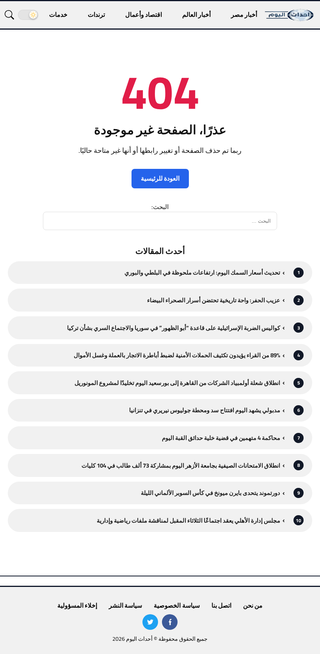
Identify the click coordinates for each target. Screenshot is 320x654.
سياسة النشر (125, 605)
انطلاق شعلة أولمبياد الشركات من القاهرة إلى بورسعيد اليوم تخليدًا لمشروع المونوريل (177, 382)
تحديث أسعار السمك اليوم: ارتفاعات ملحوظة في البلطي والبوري (202, 272)
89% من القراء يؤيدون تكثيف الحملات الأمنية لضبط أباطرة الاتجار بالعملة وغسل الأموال (177, 355)
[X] (150, 622)
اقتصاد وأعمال (143, 14)
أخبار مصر (244, 14)
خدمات (58, 14)
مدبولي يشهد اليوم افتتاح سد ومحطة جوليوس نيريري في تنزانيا (204, 410)
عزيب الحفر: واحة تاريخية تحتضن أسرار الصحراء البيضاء (213, 300)
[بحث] (9, 14)
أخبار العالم (196, 14)
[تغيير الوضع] (28, 15)
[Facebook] (170, 622)
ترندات (96, 14)
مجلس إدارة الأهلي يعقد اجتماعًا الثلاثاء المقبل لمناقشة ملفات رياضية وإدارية (188, 520)
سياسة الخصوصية (176, 605)
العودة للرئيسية (160, 178)
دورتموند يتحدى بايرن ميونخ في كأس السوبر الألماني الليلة (210, 492)
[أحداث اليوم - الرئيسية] (289, 14)
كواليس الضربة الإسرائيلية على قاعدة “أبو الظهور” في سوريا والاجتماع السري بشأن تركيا (173, 327)
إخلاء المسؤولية (77, 605)
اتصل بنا (221, 605)
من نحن (253, 605)
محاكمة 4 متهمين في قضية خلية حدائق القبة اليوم (221, 437)
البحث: (160, 207)
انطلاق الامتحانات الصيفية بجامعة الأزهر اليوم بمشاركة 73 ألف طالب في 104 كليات (181, 465)
